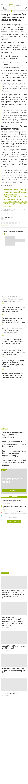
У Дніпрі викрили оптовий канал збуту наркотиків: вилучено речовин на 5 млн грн (14, 310)
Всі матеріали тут (14, 490)
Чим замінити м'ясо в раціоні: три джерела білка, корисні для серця (14, 462)
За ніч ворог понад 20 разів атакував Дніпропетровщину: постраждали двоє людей (12, 342)
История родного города (12, 480)
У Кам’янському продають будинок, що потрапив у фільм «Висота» (13, 434)
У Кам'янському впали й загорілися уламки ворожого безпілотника (14, 444)
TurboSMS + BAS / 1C (9, 693)
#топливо (3, 214)
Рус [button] (5, 8)
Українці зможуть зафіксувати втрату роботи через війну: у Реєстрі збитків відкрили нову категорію (13, 364)
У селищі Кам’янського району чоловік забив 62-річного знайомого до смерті (13, 331)
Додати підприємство (14, 521)
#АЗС (7, 214)
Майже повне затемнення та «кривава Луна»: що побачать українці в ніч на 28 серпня (12, 375)
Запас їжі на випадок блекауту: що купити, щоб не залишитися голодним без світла (13, 352)
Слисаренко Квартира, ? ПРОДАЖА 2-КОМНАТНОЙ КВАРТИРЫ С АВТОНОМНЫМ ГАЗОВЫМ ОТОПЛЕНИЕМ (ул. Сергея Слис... (12, 621)
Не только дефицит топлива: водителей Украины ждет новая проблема (15, 203)
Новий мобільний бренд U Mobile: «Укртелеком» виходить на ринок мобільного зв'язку (13, 299)
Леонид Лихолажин (8, 217)
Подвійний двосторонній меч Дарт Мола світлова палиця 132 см (14, 671)
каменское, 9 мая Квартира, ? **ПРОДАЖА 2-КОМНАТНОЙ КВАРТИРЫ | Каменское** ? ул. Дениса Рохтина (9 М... (13, 594)
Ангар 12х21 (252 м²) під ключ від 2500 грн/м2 (13, 647)
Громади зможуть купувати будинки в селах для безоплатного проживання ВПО (13, 320)
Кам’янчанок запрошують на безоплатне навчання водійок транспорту (14, 453)
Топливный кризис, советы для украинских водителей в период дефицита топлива (15, 192)
